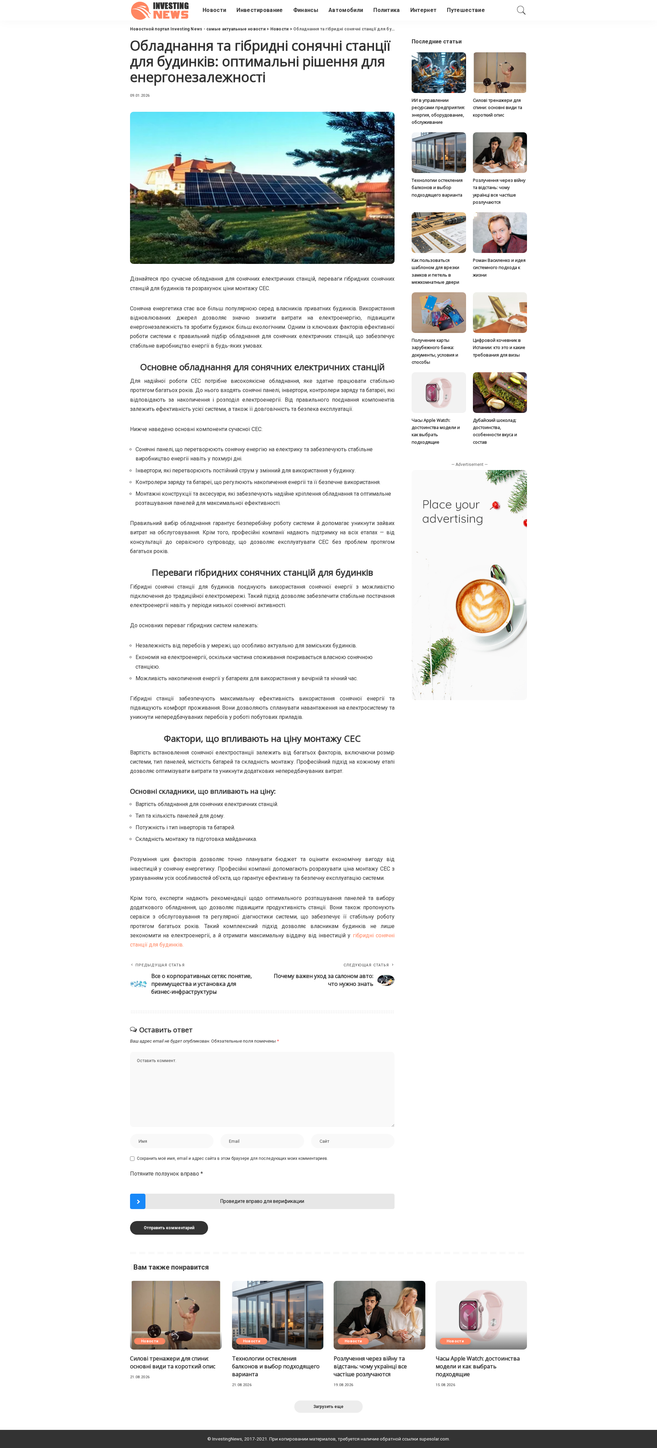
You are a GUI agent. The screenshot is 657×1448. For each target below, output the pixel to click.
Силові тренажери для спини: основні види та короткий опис (497, 107)
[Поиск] (521, 10)
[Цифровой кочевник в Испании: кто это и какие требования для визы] (500, 312)
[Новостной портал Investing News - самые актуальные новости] (161, 10)
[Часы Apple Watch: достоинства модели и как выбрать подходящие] (439, 392)
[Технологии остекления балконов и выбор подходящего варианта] (439, 152)
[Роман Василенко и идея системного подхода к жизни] (500, 232)
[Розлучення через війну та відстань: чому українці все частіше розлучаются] (500, 152)
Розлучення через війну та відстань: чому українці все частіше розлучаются (370, 1366)
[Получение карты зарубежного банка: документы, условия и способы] (439, 312)
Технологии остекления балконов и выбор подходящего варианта (437, 187)
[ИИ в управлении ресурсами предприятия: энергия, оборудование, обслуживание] (439, 72)
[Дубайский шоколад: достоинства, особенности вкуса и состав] (500, 392)
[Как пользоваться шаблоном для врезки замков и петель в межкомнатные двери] (439, 232)
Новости (149, 1341)
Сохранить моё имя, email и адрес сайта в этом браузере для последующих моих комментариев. (232, 1158)
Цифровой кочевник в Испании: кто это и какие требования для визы (499, 347)
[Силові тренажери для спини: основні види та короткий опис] (500, 72)
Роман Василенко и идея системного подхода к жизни (499, 267)
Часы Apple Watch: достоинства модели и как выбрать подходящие (478, 1366)
